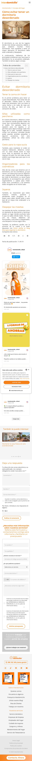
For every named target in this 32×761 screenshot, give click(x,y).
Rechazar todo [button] (16, 386)
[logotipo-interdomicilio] (9, 2)
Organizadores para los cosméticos (17, 76)
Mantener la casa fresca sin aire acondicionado (14, 445)
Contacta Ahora (16, 757)
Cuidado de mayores (16, 723)
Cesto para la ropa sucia (14, 74)
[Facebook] (16, 668)
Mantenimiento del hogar (16, 729)
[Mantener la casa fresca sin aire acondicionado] (16, 437)
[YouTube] (27, 668)
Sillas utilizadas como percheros (17, 72)
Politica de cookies (16, 746)
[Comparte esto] (9, 235)
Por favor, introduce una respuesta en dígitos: (15, 507)
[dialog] (16, 380)
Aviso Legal (16, 740)
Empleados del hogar (16, 720)
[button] (30, 2)
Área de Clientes (16, 703)
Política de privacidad (16, 743)
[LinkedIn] (21, 668)
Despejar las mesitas (13, 80)
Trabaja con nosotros (16, 707)
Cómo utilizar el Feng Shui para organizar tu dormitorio (16, 229)
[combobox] (7, 580)
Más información (24, 378)
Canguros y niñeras (16, 726)
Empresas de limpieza (16, 717)
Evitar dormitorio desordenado (14, 68)
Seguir (17, 256)
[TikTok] (11, 668)
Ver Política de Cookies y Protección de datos (16, 606)
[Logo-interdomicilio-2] (16, 657)
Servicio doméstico (16, 714)
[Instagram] (5, 668)
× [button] (28, 369)
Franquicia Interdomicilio (16, 697)
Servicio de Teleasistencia (16, 733)
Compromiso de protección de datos (16, 748)
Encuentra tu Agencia (16, 694)
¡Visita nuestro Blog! (16, 700)
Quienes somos (16, 691)
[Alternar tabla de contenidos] (25, 65)
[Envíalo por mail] (4, 235)
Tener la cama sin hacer (14, 70)
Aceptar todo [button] (16, 382)
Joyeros (10, 78)
